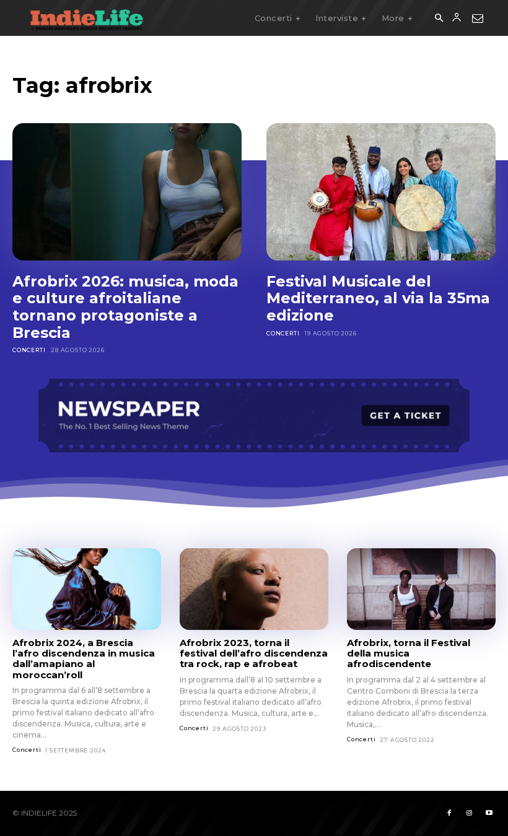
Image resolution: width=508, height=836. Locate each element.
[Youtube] (489, 813)
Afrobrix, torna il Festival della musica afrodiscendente (408, 653)
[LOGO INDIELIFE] (87, 17)
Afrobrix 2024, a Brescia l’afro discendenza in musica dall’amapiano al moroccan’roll (83, 659)
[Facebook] (449, 813)
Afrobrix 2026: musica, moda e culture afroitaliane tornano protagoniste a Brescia (125, 307)
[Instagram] (469, 813)
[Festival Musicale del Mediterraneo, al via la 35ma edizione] (381, 192)
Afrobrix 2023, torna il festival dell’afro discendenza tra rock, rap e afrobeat (254, 653)
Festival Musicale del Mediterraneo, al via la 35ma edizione (378, 298)
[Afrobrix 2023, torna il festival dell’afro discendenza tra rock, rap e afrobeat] (254, 589)
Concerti (28, 350)
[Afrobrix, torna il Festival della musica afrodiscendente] (421, 589)
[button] (438, 18)
